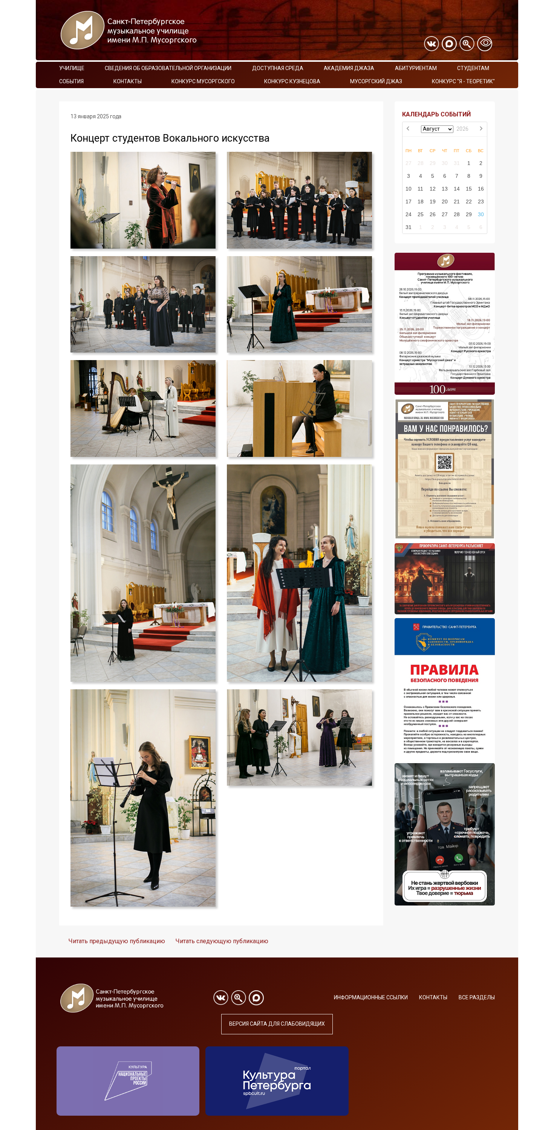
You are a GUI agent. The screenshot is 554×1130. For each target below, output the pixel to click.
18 (421, 202)
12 (433, 189)
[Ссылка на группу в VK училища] (431, 43)
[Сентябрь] (481, 129)
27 (409, 163)
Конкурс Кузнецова (292, 81)
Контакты (127, 81)
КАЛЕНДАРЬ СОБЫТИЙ (436, 114)
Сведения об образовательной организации (168, 68)
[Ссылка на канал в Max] (449, 43)
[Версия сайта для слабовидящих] (484, 43)
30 (445, 163)
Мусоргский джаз (376, 81)
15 (469, 189)
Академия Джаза (349, 68)
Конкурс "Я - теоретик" (463, 81)
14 (457, 189)
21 (457, 202)
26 (433, 214)
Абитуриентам (416, 68)
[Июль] (408, 129)
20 (445, 202)
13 (445, 189)
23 (481, 202)
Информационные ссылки (371, 997)
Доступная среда (277, 68)
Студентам (473, 68)
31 (457, 163)
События (71, 81)
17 (409, 202)
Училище (71, 68)
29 (433, 163)
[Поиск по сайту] (466, 43)
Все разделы (477, 997)
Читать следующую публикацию (222, 941)
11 (420, 189)
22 (469, 202)
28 (421, 163)
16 (481, 189)
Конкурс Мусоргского (203, 81)
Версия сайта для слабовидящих (277, 1024)
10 (409, 189)
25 (421, 214)
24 (409, 214)
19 (433, 202)
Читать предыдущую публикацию (117, 941)
